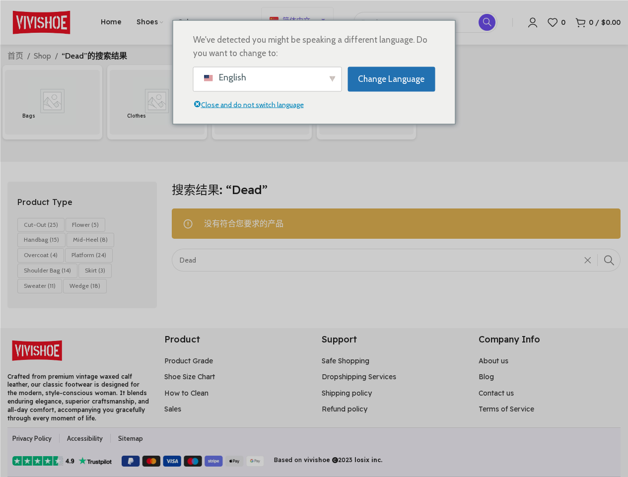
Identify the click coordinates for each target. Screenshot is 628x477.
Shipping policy (347, 393)
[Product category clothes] (157, 102)
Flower (85, 224)
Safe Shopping (345, 360)
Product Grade (188, 360)
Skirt (95, 270)
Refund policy (344, 409)
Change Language (391, 79)
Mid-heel (90, 239)
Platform (88, 255)
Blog (486, 376)
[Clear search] (590, 260)
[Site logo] (41, 21)
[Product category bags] (52, 102)
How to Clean (186, 393)
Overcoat (41, 255)
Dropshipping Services (359, 376)
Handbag (41, 239)
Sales (172, 409)
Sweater (40, 285)
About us (493, 360)
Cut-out (41, 224)
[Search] (609, 260)
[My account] (533, 22)
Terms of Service (506, 409)
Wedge (85, 285)
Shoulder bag (47, 270)
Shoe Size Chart (189, 376)
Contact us (496, 393)
